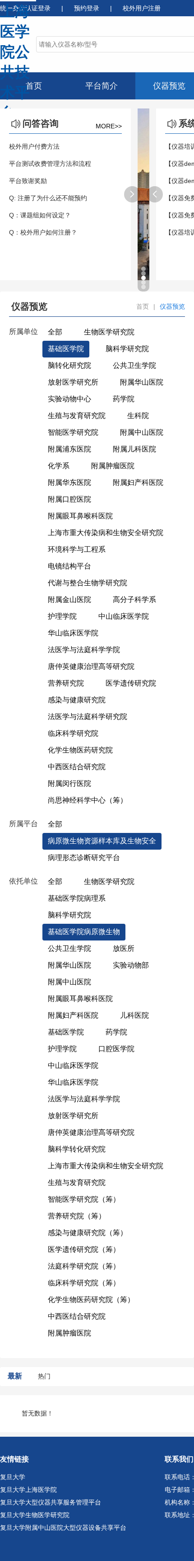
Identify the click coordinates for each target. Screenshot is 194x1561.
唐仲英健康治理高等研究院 (91, 666)
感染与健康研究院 (77, 700)
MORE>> (109, 126)
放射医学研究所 (73, 382)
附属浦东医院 (69, 449)
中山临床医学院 (123, 616)
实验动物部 (131, 965)
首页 (34, 85)
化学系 (58, 466)
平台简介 (101, 85)
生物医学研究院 (109, 332)
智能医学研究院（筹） (84, 1199)
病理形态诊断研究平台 (84, 857)
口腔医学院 (116, 1049)
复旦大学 (12, 1477)
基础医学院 (66, 349)
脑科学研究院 (127, 349)
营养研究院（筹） (77, 1216)
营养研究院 (66, 683)
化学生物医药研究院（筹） (91, 1299)
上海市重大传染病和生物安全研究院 (105, 532)
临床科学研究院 (73, 733)
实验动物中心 (69, 399)
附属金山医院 (69, 599)
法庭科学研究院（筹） (84, 1266)
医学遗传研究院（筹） (84, 1249)
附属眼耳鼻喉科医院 (80, 516)
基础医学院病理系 (77, 898)
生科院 (138, 415)
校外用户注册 (142, 8)
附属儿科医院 (134, 449)
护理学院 (62, 616)
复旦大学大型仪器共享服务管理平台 (50, 1502)
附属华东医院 (69, 482)
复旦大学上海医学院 (28, 1489)
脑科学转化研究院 (77, 1149)
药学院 (123, 399)
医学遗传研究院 (131, 683)
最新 (15, 1376)
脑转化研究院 (69, 365)
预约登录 (87, 8)
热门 (44, 1376)
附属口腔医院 (69, 499)
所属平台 (23, 824)
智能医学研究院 (73, 432)
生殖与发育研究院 (77, 415)
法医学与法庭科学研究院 (87, 716)
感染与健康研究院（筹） (87, 1233)
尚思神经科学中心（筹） (87, 800)
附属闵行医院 (69, 783)
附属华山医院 (141, 382)
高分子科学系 (134, 599)
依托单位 (23, 881)
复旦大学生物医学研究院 (34, 1515)
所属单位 (23, 331)
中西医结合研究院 (77, 767)
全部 (55, 332)
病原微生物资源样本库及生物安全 (102, 841)
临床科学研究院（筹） (84, 1283)
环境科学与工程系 (77, 549)
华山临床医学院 (73, 633)
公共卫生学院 (134, 365)
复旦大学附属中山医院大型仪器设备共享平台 (63, 1527)
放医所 (123, 948)
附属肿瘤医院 (112, 466)
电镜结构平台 (69, 566)
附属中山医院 (141, 432)
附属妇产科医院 (138, 482)
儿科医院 (134, 1015)
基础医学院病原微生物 (84, 932)
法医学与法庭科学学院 (84, 650)
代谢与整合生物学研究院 (87, 583)
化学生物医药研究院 (80, 750)
